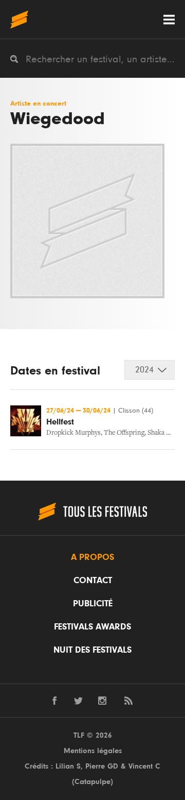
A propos (92, 557)
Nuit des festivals (92, 650)
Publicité (93, 603)
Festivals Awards (92, 627)
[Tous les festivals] (19, 19)
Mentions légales (93, 751)
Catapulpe (92, 782)
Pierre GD (101, 766)
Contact (92, 580)
